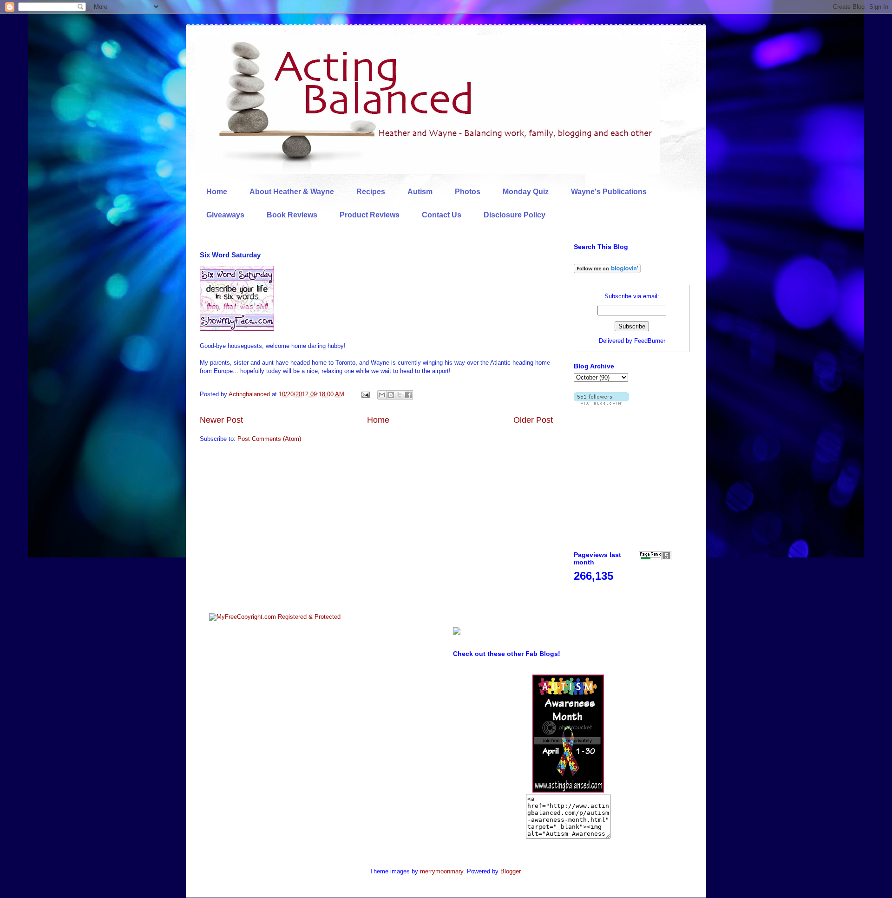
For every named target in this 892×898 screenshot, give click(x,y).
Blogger (510, 871)
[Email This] (382, 395)
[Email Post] (365, 394)
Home (216, 192)
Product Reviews (370, 215)
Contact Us (441, 215)
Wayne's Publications (609, 192)
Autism (420, 192)
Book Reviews (292, 215)
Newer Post (221, 420)
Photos (467, 192)
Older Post (533, 420)
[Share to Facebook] (408, 395)
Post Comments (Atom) (269, 438)
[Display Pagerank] (655, 558)
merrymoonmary (441, 871)
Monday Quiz (526, 192)
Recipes (370, 192)
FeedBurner (649, 340)
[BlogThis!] (390, 395)
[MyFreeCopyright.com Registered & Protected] (275, 616)
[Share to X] (399, 395)
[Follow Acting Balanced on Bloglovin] (607, 271)
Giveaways (225, 215)
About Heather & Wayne (291, 192)
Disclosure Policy (514, 215)
